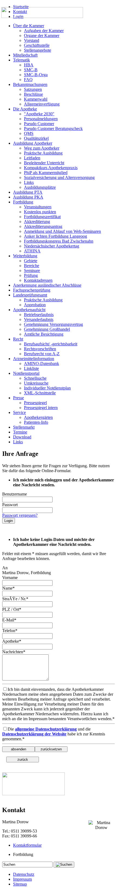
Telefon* (9, 630)
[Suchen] (64, 865)
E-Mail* (9, 620)
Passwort (10, 504)
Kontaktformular (27, 845)
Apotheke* (11, 641)
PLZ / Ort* (11, 609)
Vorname (10, 577)
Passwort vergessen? (20, 515)
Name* (8, 588)
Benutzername (14, 494)
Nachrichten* (13, 651)
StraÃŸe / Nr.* (15, 598)
